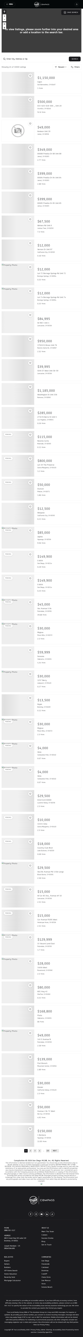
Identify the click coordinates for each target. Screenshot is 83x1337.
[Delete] (4, 27)
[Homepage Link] (41, 4)
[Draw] (4, 24)
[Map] (41, 31)
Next (55, 1151)
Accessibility (57, 1330)
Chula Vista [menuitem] (46, 1277)
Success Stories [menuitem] (47, 1238)
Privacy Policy (44, 1325)
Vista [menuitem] (44, 1284)
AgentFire (48, 1332)
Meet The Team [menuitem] (48, 1232)
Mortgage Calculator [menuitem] (12, 1280)
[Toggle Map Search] (4, 11)
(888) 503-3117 (9, 1230)
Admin (43, 1330)
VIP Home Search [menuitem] (11, 1271)
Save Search (72, 12)
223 (48, 1151)
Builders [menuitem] (7, 1267)
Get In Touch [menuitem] (46, 1245)
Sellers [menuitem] (7, 1264)
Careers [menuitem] (44, 1235)
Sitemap (49, 1330)
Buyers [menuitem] (7, 1261)
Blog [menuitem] (43, 1241)
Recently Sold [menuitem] (9, 1277)
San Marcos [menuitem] (46, 1280)
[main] (41, 597)
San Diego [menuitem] (45, 1261)
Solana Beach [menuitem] (47, 1287)
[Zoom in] (4, 16)
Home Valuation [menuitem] (10, 1274)
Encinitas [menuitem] (45, 1271)
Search (75, 59)
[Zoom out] (4, 19)
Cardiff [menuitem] (44, 1274)
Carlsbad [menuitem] (45, 1267)
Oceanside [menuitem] (46, 1264)
